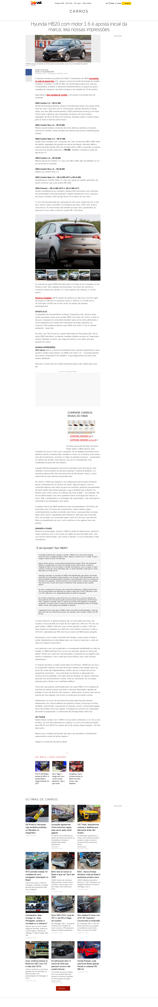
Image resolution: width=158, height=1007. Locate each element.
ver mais (62, 988)
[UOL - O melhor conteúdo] (36, 3)
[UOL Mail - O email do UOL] (111, 3)
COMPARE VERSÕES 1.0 (80, 436)
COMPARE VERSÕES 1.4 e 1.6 (83, 440)
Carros (79, 11)
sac (107, 3)
